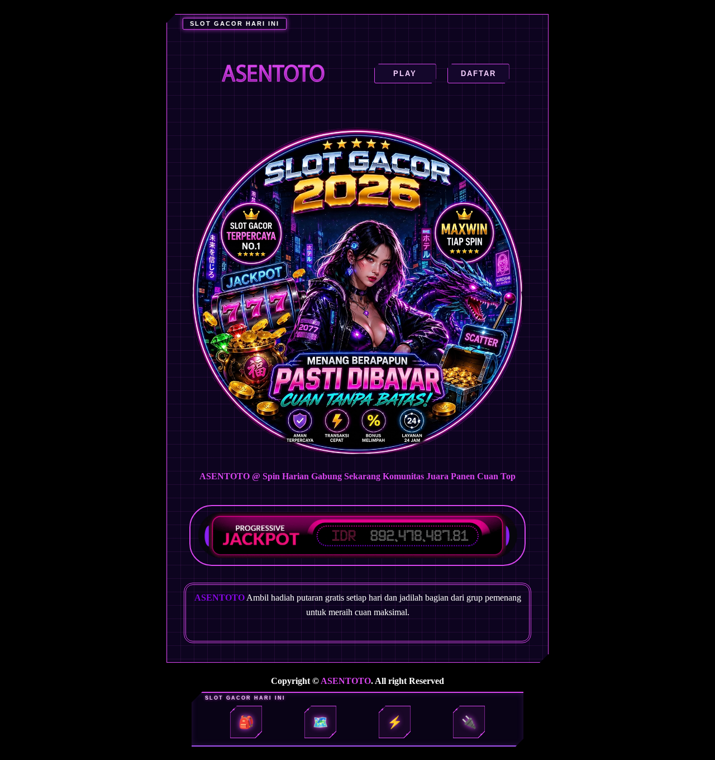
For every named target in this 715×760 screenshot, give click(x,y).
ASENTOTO (346, 681)
